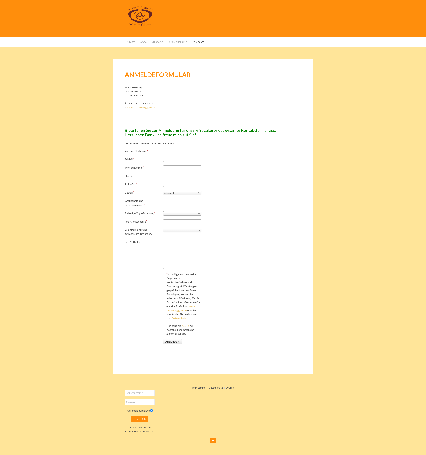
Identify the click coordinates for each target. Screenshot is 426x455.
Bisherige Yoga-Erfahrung (139, 213)
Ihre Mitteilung (133, 241)
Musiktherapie (177, 42)
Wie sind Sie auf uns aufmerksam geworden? (138, 231)
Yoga (143, 42)
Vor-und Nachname (136, 150)
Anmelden (139, 419)
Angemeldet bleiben (138, 410)
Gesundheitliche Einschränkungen (134, 202)
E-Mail (129, 159)
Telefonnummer (134, 167)
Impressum (198, 387)
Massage (157, 42)
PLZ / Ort (130, 184)
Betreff (129, 192)
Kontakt (198, 42)
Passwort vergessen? (140, 427)
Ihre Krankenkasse (135, 221)
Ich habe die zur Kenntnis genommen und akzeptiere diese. (180, 329)
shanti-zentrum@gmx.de (141, 107)
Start (131, 42)
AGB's (185, 325)
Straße (128, 175)
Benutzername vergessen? (140, 431)
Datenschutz (179, 318)
